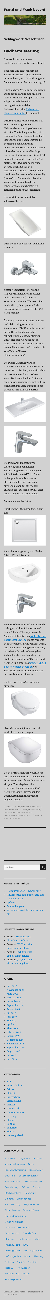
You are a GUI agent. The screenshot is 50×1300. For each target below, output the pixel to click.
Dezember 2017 (15, 1001)
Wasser (26, 1273)
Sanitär (29, 812)
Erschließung (14, 1100)
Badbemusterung (22, 51)
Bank (31, 1164)
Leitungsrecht (13, 1250)
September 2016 (16, 1047)
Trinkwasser (23, 1268)
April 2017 (12, 1024)
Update (11, 902)
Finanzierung (12, 1210)
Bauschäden (36, 1170)
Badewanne (14, 809)
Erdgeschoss (13, 1097)
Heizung (11, 1116)
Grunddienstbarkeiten (17, 1227)
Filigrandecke (31, 1204)
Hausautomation (16, 1112)
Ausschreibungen (15, 1164)
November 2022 (15, 990)
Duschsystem (34, 809)
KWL (25, 1245)
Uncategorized (15, 1135)
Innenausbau (10, 812)
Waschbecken (10, 815)
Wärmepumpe (13, 1279)
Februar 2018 (14, 997)
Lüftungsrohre (13, 1256)
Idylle (37, 1239)
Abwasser (10, 1158)
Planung (25, 807)
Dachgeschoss (13, 1193)
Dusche (23, 809)
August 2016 (13, 1051)
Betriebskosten (33, 1181)
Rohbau (25, 940)
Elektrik (11, 1093)
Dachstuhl (30, 1193)
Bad (18, 807)
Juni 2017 (12, 1016)
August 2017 (13, 1009)
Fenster (11, 1104)
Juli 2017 (11, 1013)
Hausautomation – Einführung (24, 891)
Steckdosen (34, 1262)
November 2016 (15, 1043)
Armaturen (37, 807)
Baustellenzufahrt (28, 1175)
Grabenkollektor (14, 1221)
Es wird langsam (16, 906)
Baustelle (10, 1175)
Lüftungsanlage (33, 1250)
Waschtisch (23, 815)
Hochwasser (24, 1239)
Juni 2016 (12, 1059)
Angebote (24, 1158)
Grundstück (13, 1108)
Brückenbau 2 (23, 936)
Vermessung (12, 1273)
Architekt (38, 1158)
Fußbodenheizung (15, 1216)
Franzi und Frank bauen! (24, 10)
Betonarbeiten (15, 1085)
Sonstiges (12, 1127)
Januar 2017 (13, 1036)
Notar (27, 1256)
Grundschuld (12, 1233)
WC (30, 815)
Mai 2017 (11, 1020)
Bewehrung (11, 1187)
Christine (12, 940)
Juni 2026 (12, 986)
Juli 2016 (11, 1055)
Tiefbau (11, 1131)
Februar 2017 (14, 1032)
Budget (37, 1187)
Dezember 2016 (15, 1039)
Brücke (10, 1089)
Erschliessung (13, 1204)
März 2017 (12, 1028)
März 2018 (12, 993)
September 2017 (15, 1005)
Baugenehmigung (15, 1170)
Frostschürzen (31, 1210)
